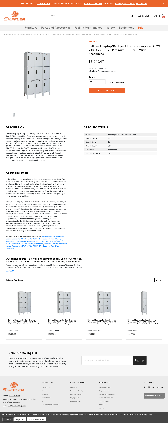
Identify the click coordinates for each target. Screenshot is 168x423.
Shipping (45, 394)
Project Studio (75, 401)
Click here (43, 3)
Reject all (20, 419)
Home (6, 34)
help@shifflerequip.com (131, 3)
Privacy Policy (104, 401)
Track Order (46, 398)
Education (12, 34)
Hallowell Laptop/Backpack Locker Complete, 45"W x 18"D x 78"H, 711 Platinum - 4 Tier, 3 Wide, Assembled (35, 238)
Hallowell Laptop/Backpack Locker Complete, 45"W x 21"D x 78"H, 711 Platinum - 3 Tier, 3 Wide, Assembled (35, 242)
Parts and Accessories (24, 34)
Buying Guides (75, 398)
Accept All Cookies (36, 419)
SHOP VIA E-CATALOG (154, 396)
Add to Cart (24, 305)
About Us (73, 387)
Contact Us (10, 271)
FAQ (43, 401)
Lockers (36, 34)
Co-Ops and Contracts (107, 394)
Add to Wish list (117, 82)
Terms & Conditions (106, 398)
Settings (8, 419)
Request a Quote (76, 394)
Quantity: (93, 77)
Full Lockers (44, 34)
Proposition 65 (104, 391)
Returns (45, 391)
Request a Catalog (76, 391)
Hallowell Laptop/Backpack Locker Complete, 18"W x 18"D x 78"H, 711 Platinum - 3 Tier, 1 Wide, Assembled (143, 322)
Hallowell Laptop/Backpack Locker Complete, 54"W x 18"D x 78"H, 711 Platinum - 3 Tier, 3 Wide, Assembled (103, 322)
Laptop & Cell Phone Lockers (58, 34)
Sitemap (102, 408)
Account (102, 405)
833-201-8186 (93, 3)
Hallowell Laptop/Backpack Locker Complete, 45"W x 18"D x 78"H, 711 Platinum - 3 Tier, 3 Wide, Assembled (103, 34)
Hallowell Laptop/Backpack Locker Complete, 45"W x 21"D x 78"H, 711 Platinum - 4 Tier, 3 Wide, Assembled (36, 246)
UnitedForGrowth (105, 387)
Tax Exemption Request (50, 405)
